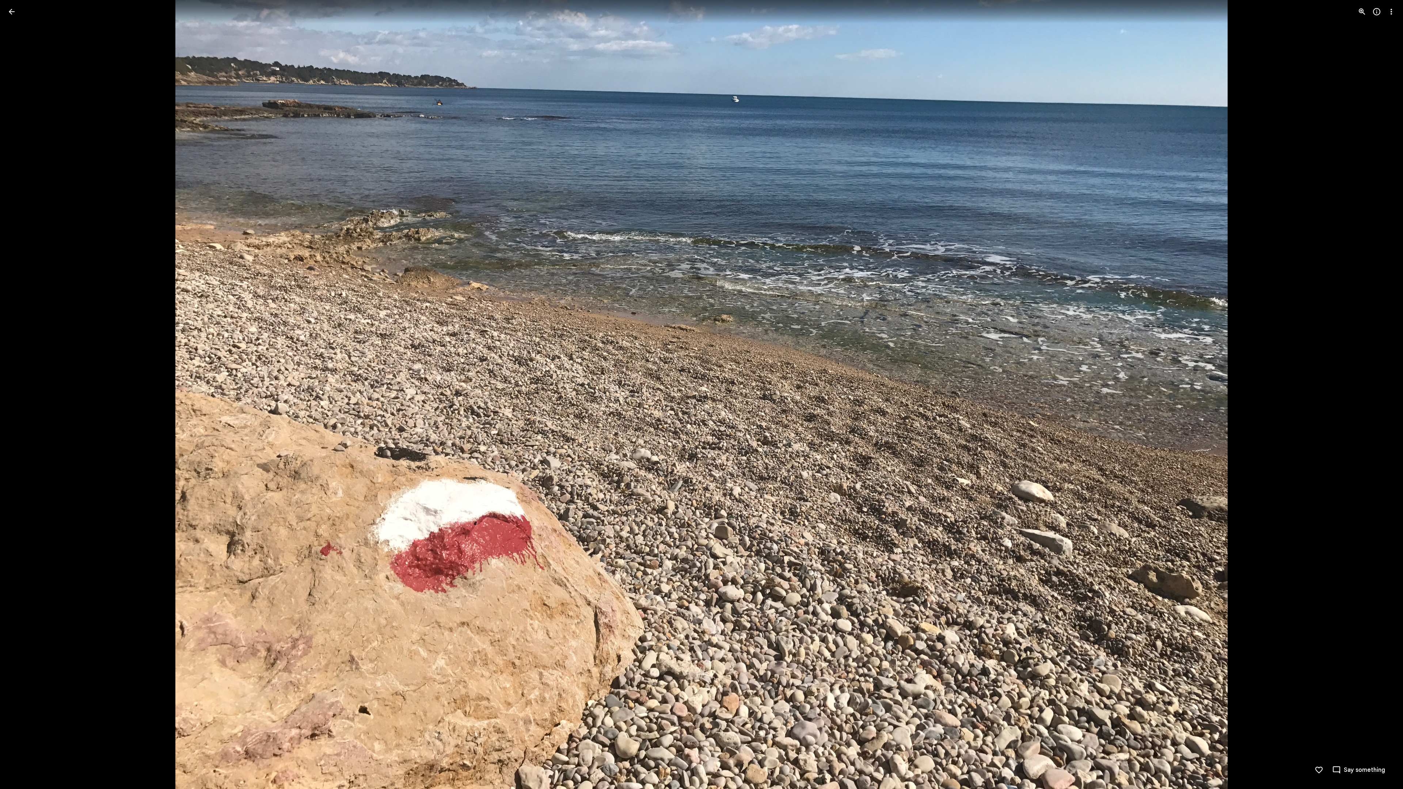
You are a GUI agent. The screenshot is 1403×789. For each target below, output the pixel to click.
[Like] (1319, 770)
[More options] (1391, 11)
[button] (20, 394)
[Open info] (1376, 11)
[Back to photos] (11, 11)
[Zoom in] (1362, 11)
